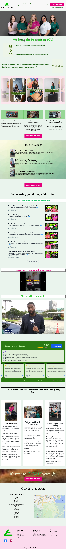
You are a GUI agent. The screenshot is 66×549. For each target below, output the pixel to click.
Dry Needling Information (39, 533)
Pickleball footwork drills (17, 242)
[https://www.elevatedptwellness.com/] (6, 5)
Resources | (25, 5)
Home (18, 531)
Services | (33, 3)
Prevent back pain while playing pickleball (22, 206)
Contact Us (33, 5)
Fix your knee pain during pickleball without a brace (26, 233)
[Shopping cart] (47, 5)
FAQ (18, 537)
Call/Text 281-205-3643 (57, 7)
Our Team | (26, 3)
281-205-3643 (53, 531)
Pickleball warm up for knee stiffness (21, 224)
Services (19, 534)
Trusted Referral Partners (39, 534)
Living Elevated (20, 535)
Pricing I (39, 3)
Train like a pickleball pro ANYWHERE (21, 251)
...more (37, 207)
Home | (20, 3)
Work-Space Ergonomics (38, 531)
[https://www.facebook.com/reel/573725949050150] (33, 281)
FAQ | (19, 5)
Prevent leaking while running (18, 215)
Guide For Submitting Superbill (40, 535)
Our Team (19, 533)
